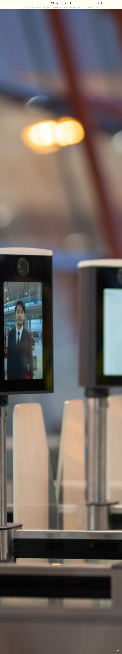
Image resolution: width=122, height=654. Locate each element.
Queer (97, 7)
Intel (75, 7)
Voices (70, 7)
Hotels (24, 7)
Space (48, 7)
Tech (52, 7)
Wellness (58, 7)
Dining (65, 7)
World (37, 7)
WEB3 (92, 7)
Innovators (86, 7)
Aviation (30, 7)
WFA (80, 7)
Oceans (42, 7)
